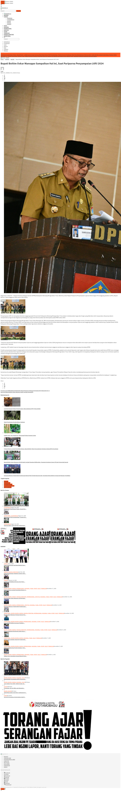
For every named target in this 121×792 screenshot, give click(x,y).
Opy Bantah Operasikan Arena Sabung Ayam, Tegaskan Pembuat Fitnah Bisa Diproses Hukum (74, 56)
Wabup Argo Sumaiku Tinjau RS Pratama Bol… (15, 639)
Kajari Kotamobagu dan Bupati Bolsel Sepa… (15, 565)
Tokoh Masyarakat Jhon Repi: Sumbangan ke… (15, 692)
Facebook (7, 773)
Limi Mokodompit (8, 484)
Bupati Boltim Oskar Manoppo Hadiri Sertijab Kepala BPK (17, 392)
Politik (31, 588)
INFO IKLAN (6, 762)
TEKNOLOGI (44, 588)
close (2, 1)
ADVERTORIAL (7, 516)
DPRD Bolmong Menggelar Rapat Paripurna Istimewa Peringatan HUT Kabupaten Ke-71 (25, 390)
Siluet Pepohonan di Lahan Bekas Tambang (14, 422)
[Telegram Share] (4, 78)
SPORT (35, 588)
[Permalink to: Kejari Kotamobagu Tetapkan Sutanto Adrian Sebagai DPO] (6, 570)
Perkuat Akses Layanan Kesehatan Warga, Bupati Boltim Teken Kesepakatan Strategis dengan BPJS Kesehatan (31, 449)
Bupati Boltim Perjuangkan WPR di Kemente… (15, 679)
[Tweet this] (4, 77)
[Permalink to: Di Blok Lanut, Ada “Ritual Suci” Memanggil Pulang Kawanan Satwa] (12, 433)
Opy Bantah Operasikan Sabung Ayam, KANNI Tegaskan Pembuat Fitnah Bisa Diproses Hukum (28, 56)
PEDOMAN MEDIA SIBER (9, 759)
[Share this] (4, 75)
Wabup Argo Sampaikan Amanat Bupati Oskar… (15, 656)
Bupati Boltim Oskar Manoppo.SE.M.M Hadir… (15, 598)
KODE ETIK (6, 761)
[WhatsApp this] (4, 80)
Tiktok (6, 781)
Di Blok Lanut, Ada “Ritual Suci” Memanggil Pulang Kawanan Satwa (20, 435)
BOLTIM (5, 588)
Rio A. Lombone (8, 487)
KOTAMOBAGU (7, 507)
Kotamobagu (7, 483)
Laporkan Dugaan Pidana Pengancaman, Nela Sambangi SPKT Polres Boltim (22, 408)
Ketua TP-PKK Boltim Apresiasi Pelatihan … (14, 623)
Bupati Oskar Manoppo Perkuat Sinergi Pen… (15, 615)
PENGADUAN (7, 765)
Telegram (7, 783)
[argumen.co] (4, 8)
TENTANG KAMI (7, 758)
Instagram (7, 775)
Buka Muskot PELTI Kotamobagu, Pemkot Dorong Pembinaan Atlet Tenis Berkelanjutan (63, 55)
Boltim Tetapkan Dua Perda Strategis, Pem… (15, 648)
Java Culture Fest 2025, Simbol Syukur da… (14, 683)
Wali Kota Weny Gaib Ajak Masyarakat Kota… (15, 525)
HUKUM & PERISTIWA (13, 572)
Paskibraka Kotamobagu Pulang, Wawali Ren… (15, 509)
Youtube (7, 778)
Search (18, 11)
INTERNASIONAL (20, 588)
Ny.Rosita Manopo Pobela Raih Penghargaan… (15, 606)
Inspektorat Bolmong (9, 486)
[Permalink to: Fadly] (2, 70)
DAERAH (6, 563)
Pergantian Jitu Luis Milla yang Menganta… (14, 688)
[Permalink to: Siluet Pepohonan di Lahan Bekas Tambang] (12, 419)
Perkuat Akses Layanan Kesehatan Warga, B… (15, 590)
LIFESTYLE (37, 597)
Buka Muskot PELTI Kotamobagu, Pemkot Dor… (15, 517)
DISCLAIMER (7, 764)
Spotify (7, 780)
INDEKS (5, 767)
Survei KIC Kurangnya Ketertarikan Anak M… (15, 697)
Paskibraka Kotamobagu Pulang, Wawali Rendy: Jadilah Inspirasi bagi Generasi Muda (21, 55)
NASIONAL (27, 588)
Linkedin (7, 777)
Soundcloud (8, 784)
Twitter (7, 774)
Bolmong (6, 481)
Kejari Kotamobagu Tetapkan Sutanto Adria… (15, 573)
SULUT (39, 588)
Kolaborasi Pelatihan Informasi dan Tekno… (14, 581)
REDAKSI (6, 756)
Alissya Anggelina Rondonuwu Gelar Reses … (15, 631)
